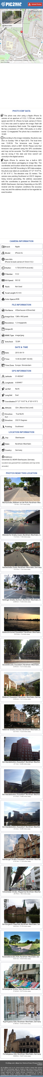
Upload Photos (36, 4)
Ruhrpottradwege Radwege (20, 60)
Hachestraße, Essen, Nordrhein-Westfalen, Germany (22, 567)
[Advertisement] (21, 86)
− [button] (39, 56)
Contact (39, 1065)
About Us (19, 1063)
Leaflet (2, 60)
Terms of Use (27, 1063)
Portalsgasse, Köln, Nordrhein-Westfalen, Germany (22, 1054)
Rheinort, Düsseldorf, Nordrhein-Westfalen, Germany (22, 697)
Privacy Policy (37, 1063)
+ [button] (39, 52)
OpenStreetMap (5, 62)
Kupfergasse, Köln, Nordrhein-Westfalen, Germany (22, 1022)
